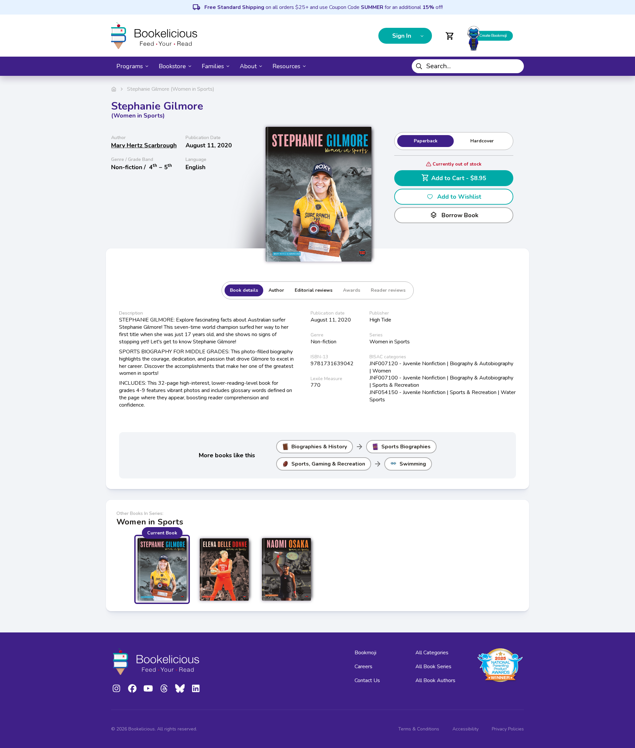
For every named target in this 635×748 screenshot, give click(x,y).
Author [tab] (276, 290)
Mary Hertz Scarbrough (144, 145)
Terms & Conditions (418, 729)
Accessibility (465, 729)
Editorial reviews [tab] (313, 290)
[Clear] (516, 66)
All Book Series (433, 666)
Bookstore (172, 66)
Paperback (426, 141)
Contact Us (367, 680)
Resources (286, 66)
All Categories (431, 652)
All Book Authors (435, 680)
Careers (363, 666)
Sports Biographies (406, 446)
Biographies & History (319, 446)
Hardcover (482, 141)
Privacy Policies (508, 729)
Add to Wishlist (459, 197)
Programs (129, 66)
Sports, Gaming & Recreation (328, 464)
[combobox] (468, 66)
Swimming (413, 464)
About (248, 66)
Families (213, 66)
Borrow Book (454, 215)
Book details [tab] (244, 290)
